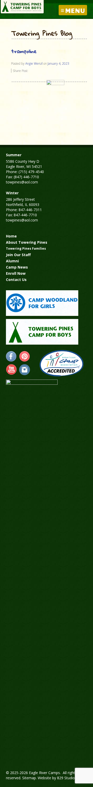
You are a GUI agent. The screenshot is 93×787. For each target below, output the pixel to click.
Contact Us (16, 279)
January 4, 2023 (58, 63)
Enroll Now (16, 273)
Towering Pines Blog (41, 33)
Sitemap (29, 777)
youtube (11, 369)
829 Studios (67, 777)
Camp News (17, 267)
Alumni (12, 260)
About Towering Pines (26, 242)
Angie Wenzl (34, 63)
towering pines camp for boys (42, 332)
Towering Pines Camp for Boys (22, 7)
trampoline (24, 51)
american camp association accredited (61, 363)
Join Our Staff (18, 254)
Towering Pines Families (26, 248)
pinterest (24, 356)
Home (11, 236)
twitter (24, 369)
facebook (11, 356)
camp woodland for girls (42, 303)
